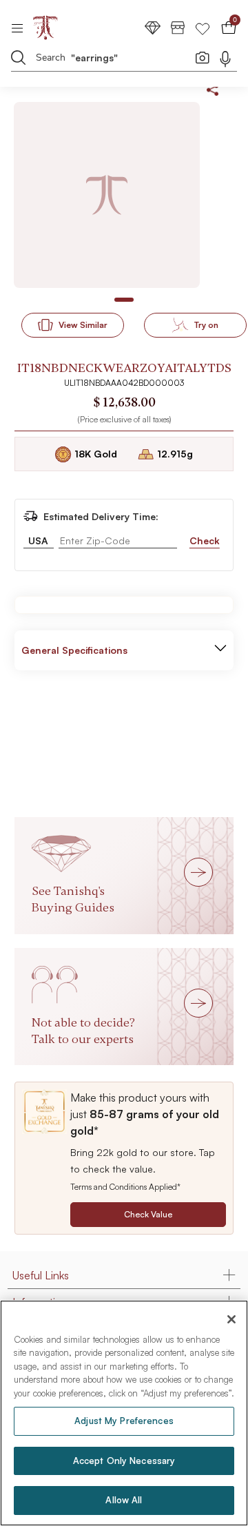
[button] (220, 650)
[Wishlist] (202, 27)
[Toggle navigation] (21, 27)
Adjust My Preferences (124, 1420)
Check (204, 540)
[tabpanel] (107, 195)
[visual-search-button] (202, 57)
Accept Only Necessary (124, 1460)
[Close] (231, 1319)
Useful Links (40, 1275)
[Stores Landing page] (178, 27)
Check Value (148, 1214)
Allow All (123, 1499)
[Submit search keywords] (19, 57)
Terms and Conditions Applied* (125, 1187)
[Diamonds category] (153, 27)
